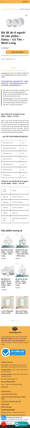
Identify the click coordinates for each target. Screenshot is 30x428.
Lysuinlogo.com (5, 73)
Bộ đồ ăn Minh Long (10, 75)
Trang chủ (3, 9)
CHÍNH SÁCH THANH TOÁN (9, 394)
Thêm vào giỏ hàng (17, 52)
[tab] (13, 68)
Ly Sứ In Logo (4, 336)
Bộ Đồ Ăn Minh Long (13, 9)
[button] (26, 15)
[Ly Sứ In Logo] (3, 1)
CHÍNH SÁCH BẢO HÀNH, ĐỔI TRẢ (11, 401)
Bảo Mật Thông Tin (6, 391)
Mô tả (13, 68)
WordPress (13, 426)
